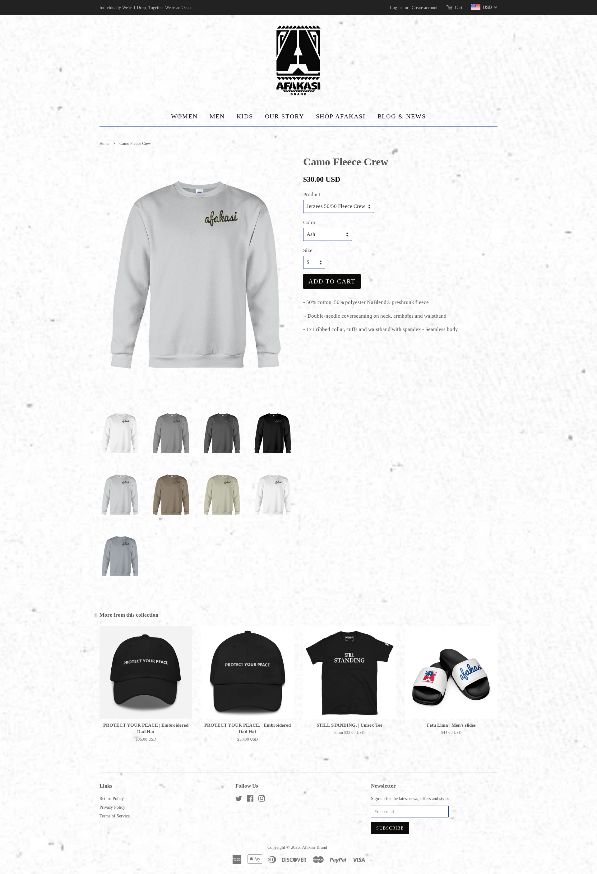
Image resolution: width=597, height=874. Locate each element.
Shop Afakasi (341, 116)
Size (307, 250)
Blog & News (401, 116)
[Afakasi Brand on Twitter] (238, 799)
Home (104, 143)
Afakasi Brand (315, 847)
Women (184, 116)
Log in (396, 7)
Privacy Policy (112, 807)
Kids (245, 116)
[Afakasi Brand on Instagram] (261, 799)
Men (217, 116)
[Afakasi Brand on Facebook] (250, 799)
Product (311, 194)
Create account (424, 7)
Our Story (284, 116)
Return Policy (112, 798)
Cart (458, 7)
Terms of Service (115, 815)
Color (309, 222)
